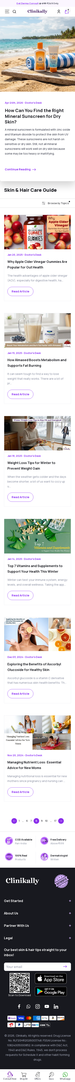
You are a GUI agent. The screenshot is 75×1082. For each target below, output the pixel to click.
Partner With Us (16, 925)
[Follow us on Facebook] (19, 1006)
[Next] (61, 821)
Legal (8, 938)
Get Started (13, 901)
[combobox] (14, 11)
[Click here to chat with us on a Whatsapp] (28, 1006)
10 (46, 821)
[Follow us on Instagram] (37, 1006)
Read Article (20, 291)
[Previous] (14, 821)
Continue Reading (18, 169)
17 (55, 821)
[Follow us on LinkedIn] (56, 1006)
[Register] (65, 967)
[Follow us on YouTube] (47, 1006)
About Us (11, 913)
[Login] (59, 11)
